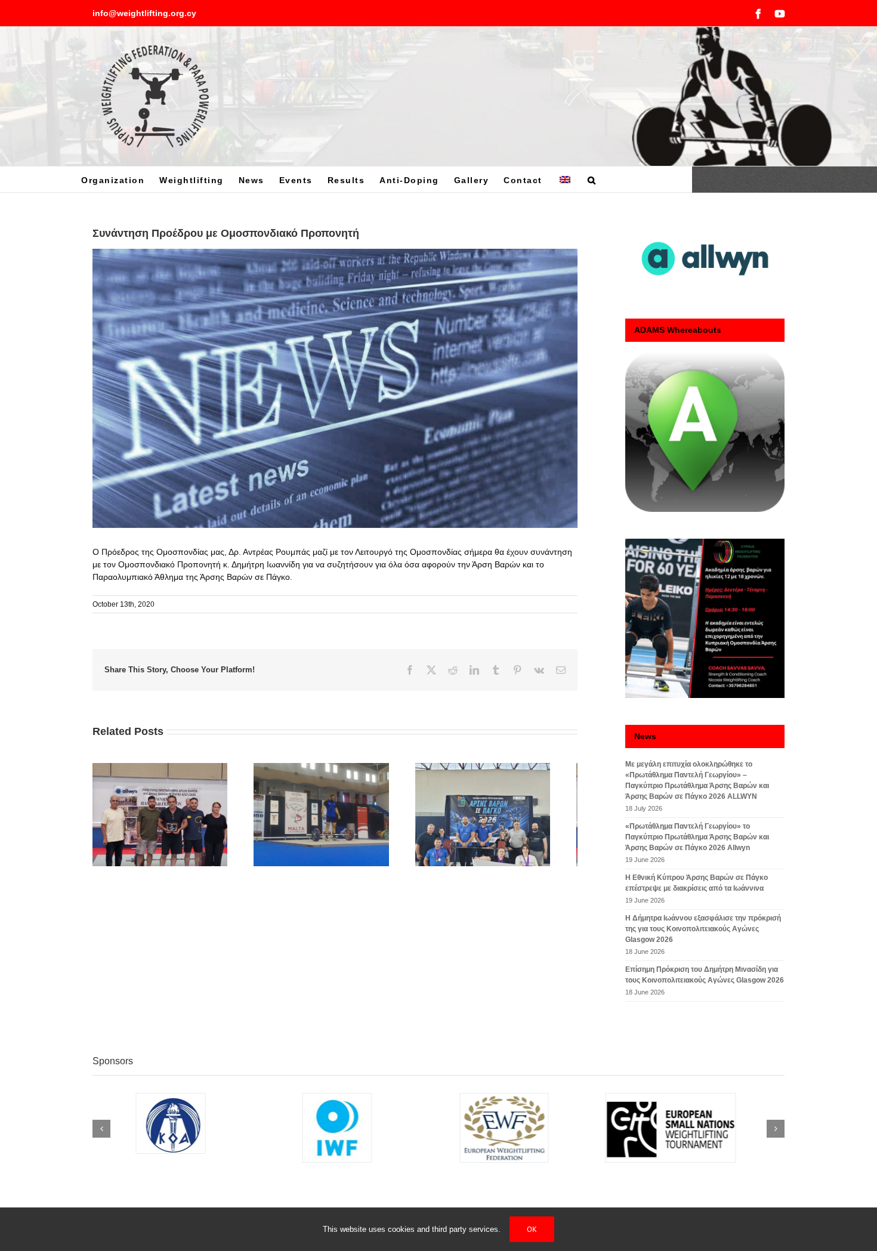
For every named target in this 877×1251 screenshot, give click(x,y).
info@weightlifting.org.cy (144, 13)
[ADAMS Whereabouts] (705, 432)
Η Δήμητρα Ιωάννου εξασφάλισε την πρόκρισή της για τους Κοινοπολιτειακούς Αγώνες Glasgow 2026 (703, 929)
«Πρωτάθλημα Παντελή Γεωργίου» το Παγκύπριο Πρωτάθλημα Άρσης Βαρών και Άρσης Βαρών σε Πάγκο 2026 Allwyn (697, 837)
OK (532, 1229)
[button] (592, 179)
